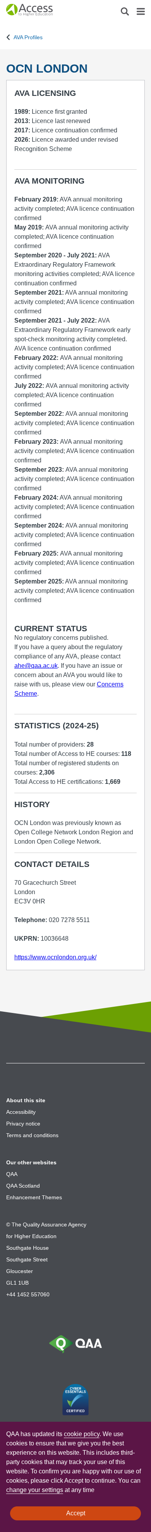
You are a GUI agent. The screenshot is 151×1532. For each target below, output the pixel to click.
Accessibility (21, 1112)
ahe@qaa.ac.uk (36, 665)
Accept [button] (75, 1513)
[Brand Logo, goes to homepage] (41, 11)
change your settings (34, 1490)
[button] (125, 13)
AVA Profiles (28, 37)
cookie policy (82, 1434)
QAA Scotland (23, 1186)
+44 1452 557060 (28, 1294)
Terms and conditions (32, 1135)
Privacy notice (23, 1123)
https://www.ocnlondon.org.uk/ (55, 957)
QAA (11, 1174)
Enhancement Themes (34, 1197)
